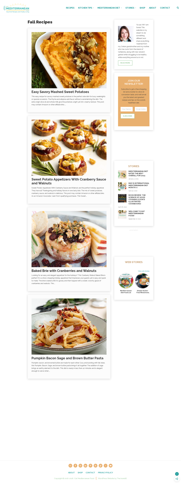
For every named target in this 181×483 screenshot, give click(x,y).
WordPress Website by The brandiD (112, 478)
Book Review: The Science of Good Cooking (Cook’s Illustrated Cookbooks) (137, 199)
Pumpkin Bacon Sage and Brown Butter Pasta (67, 358)
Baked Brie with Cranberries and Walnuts (64, 271)
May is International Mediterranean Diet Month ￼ (139, 185)
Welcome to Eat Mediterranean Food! (137, 213)
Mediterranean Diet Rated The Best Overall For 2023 (138, 173)
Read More (125, 63)
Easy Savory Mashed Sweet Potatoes (60, 92)
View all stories (143, 271)
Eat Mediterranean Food (84, 478)
